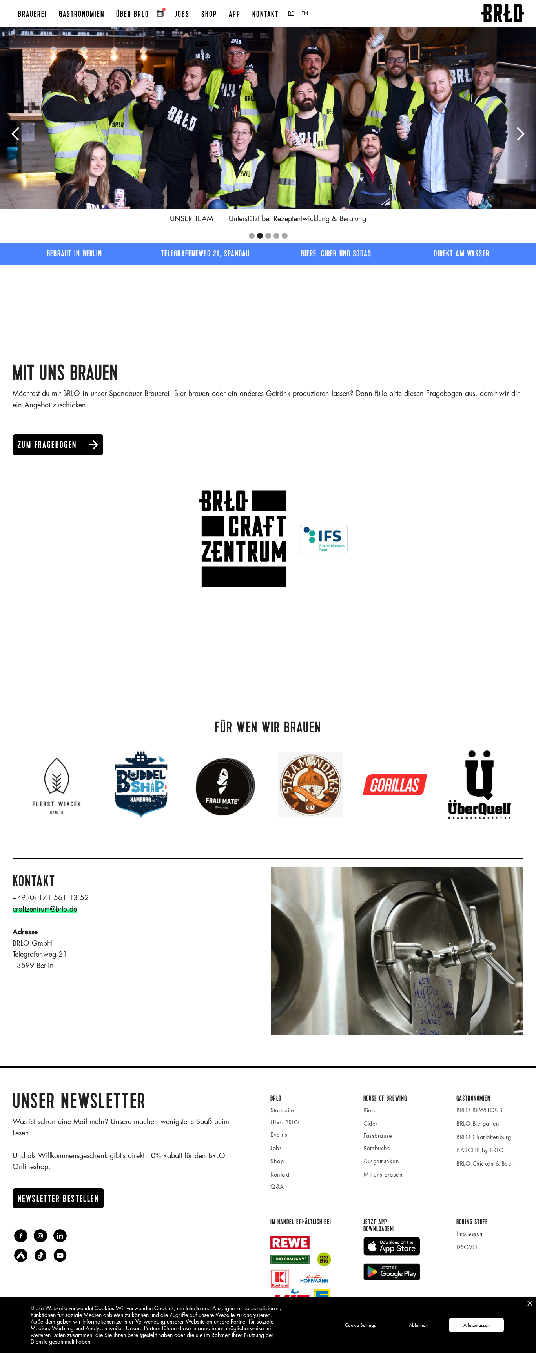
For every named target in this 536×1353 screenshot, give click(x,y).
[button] (15, 134)
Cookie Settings (360, 1325)
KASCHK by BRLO (480, 1150)
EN (304, 13)
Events (278, 1134)
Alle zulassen (476, 1325)
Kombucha (376, 1148)
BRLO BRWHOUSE (481, 1110)
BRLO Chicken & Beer (485, 1163)
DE (291, 13)
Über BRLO (132, 14)
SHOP (209, 14)
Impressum (470, 1234)
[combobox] (290, 13)
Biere (370, 1110)
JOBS (182, 14)
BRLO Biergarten (478, 1123)
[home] (502, 13)
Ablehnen (418, 1325)
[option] (304, 13)
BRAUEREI (32, 14)
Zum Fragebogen (58, 445)
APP (235, 14)
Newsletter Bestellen (58, 1199)
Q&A (277, 1186)
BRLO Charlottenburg (483, 1137)
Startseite (282, 1110)
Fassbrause (377, 1135)
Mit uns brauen (383, 1174)
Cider (370, 1123)
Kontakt (265, 14)
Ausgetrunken (381, 1161)
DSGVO (467, 1247)
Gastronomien (81, 14)
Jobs (276, 1148)
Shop (277, 1161)
